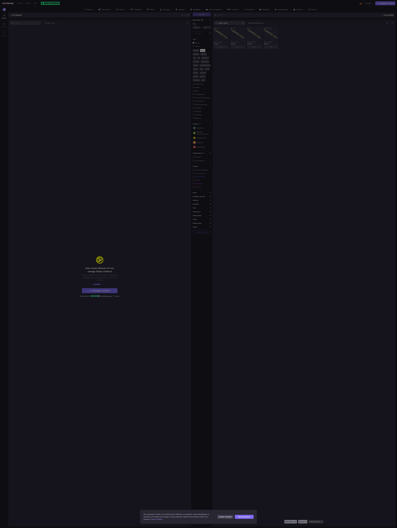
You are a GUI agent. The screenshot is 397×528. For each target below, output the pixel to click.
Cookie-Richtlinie (156, 519)
